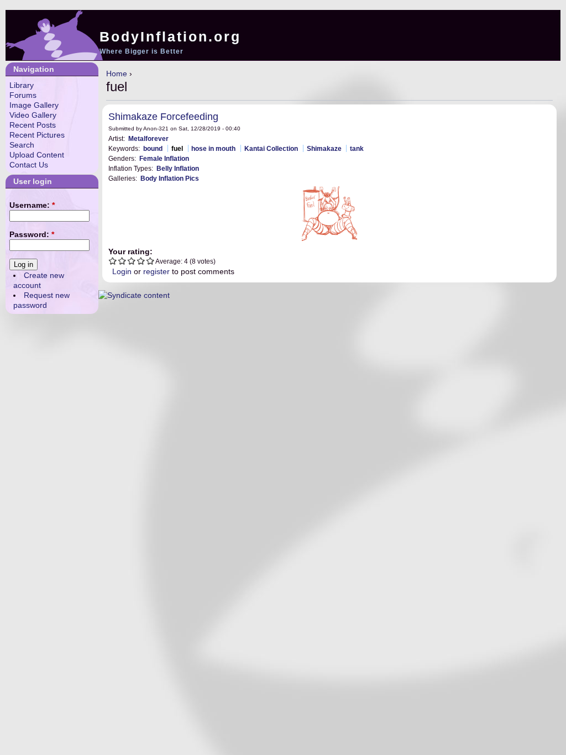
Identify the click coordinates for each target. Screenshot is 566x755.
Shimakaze (324, 148)
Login (122, 271)
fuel (177, 148)
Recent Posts (32, 124)
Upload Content (36, 154)
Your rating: (130, 251)
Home (116, 73)
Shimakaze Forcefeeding (163, 116)
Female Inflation (164, 158)
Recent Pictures (37, 134)
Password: (31, 234)
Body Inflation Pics (169, 178)
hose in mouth (213, 148)
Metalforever (148, 138)
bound (153, 148)
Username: (32, 205)
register (156, 271)
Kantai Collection (271, 148)
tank (357, 148)
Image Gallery (34, 105)
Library (21, 85)
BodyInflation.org (170, 36)
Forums (22, 95)
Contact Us (28, 164)
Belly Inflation (177, 168)
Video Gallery (32, 115)
